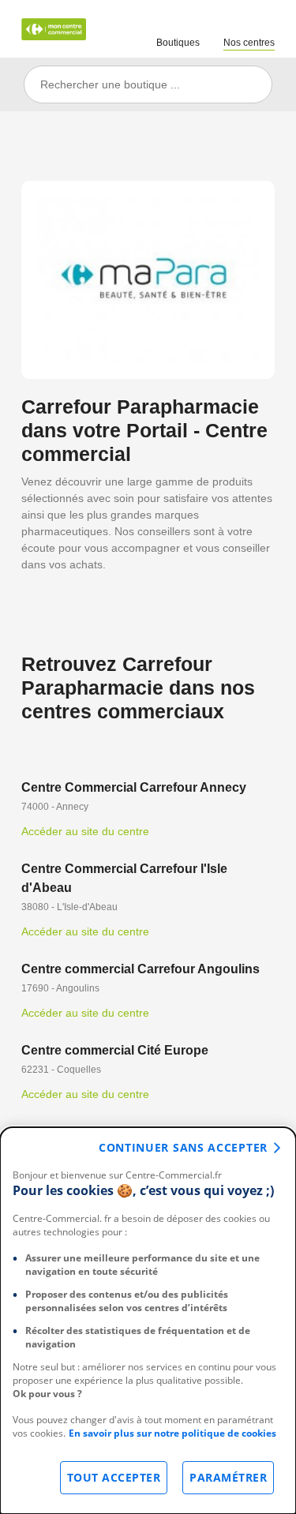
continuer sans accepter (183, 1147)
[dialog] (148, 1320)
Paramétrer (228, 1477)
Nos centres (249, 42)
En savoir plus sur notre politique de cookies (172, 1433)
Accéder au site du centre (85, 831)
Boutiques (178, 42)
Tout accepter (114, 1477)
